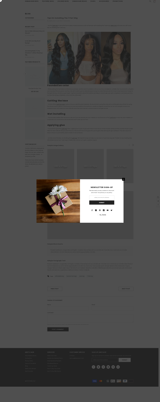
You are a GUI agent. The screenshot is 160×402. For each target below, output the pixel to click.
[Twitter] (111, 210)
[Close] (123, 179)
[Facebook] (92, 210)
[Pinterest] (100, 210)
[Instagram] (96, 210)
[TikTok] (104, 210)
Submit (102, 202)
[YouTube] (108, 210)
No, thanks (103, 214)
